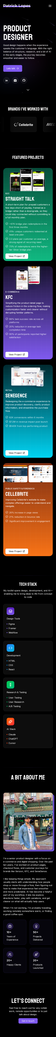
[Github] (24, 80)
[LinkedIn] (6, 80)
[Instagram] (15, 80)
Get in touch (28, 1021)
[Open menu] (50, 6)
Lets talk (11, 68)
